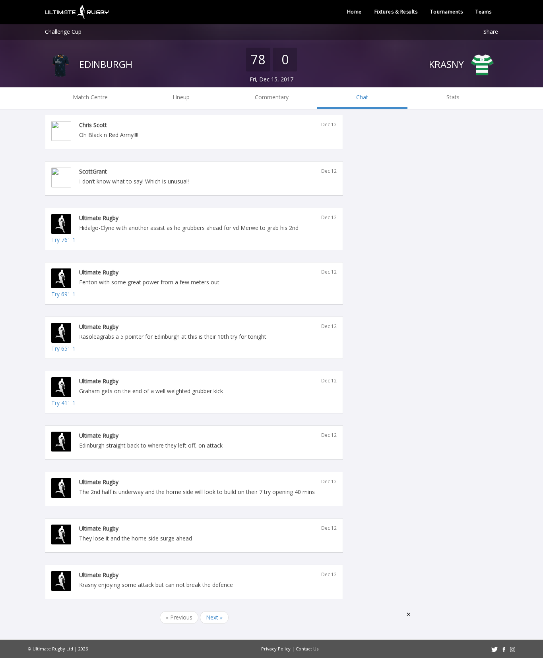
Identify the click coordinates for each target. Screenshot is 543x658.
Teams (483, 11)
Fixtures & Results (396, 11)
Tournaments (446, 11)
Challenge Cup (63, 31)
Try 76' (60, 239)
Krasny (447, 64)
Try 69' (60, 294)
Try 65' (60, 348)
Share (490, 31)
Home (354, 11)
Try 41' (60, 403)
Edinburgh (104, 64)
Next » (214, 617)
